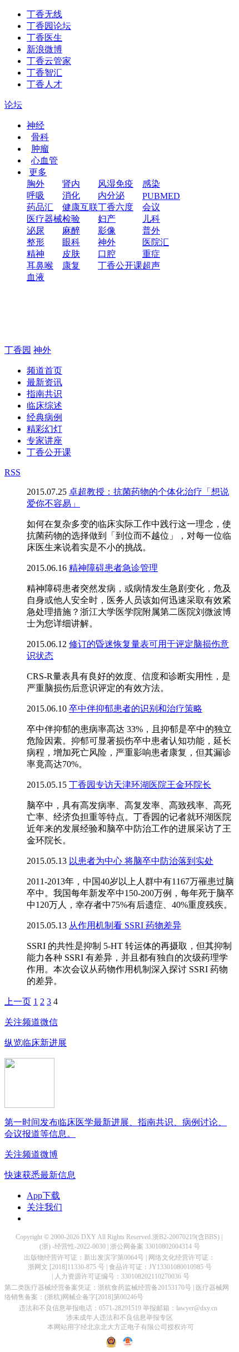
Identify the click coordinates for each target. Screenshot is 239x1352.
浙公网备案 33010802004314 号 (155, 1246)
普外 (151, 230)
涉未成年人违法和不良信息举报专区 (119, 1317)
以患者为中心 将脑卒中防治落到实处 (141, 861)
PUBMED (161, 196)
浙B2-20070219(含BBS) (186, 1237)
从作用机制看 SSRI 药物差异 (125, 925)
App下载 (43, 1195)
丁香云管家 (49, 61)
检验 (71, 218)
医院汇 (155, 242)
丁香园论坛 (49, 26)
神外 (107, 242)
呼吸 (35, 195)
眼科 (71, 242)
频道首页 (44, 370)
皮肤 (71, 254)
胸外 (35, 183)
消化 (71, 195)
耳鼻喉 (40, 265)
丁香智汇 (44, 72)
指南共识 (44, 394)
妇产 (107, 218)
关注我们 (44, 1207)
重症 (151, 254)
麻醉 (71, 230)
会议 (151, 207)
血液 (35, 277)
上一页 (17, 1001)
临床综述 (44, 405)
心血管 (44, 160)
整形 (35, 242)
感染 (151, 183)
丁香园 (17, 350)
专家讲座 (44, 440)
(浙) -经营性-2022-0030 (72, 1246)
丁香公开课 (120, 265)
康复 (71, 265)
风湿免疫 (115, 183)
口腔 (107, 254)
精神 (35, 254)
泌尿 (35, 230)
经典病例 (44, 417)
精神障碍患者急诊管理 (113, 568)
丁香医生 (44, 37)
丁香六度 (115, 207)
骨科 (40, 137)
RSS (12, 472)
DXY (88, 1237)
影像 (107, 230)
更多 (38, 172)
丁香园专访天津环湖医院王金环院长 (140, 784)
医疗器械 (44, 218)
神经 (35, 125)
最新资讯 (44, 382)
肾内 (71, 183)
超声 (151, 265)
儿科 (151, 218)
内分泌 (111, 195)
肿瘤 (40, 148)
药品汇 (40, 207)
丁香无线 (44, 14)
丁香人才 (44, 84)
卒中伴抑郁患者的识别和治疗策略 (135, 708)
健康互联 (80, 207)
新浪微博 (44, 49)
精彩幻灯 (44, 429)
